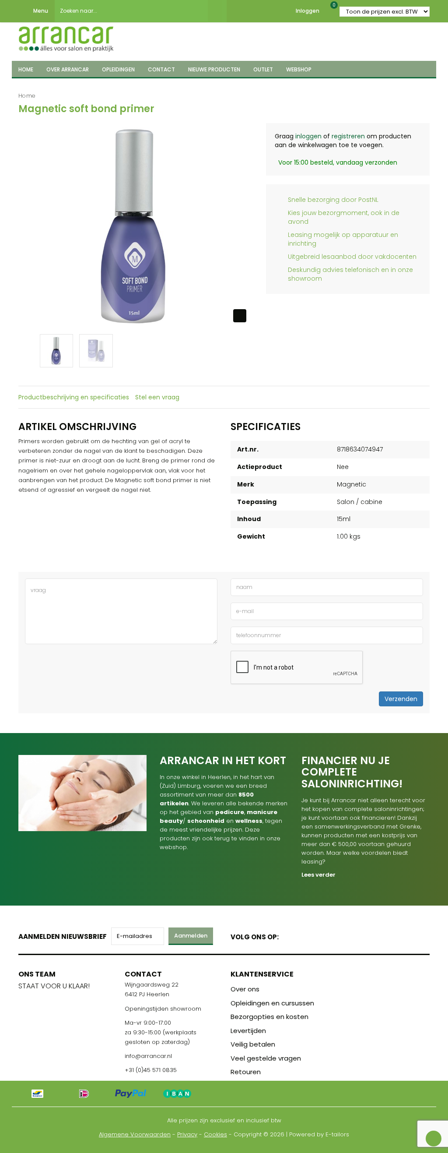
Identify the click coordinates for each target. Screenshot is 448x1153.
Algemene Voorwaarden (135, 1134)
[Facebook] (288, 935)
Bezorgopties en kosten (269, 1016)
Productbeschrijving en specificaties (73, 397)
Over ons (245, 989)
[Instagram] (318, 935)
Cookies (215, 1134)
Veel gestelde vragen (266, 1058)
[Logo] (66, 36)
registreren (348, 136)
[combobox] (131, 11)
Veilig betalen (253, 1044)
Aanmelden (190, 935)
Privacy (187, 1134)
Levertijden (248, 1030)
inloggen (308, 136)
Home (26, 96)
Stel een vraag (157, 397)
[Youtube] (303, 935)
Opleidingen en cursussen (272, 1003)
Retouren (246, 1071)
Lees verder (318, 875)
